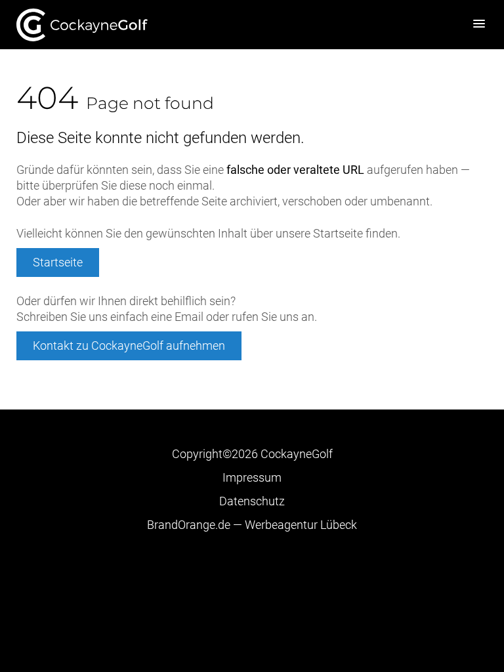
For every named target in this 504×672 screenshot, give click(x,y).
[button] (479, 24)
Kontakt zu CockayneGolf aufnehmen (129, 345)
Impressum (252, 477)
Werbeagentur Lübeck (252, 525)
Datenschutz (252, 501)
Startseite (82, 24)
